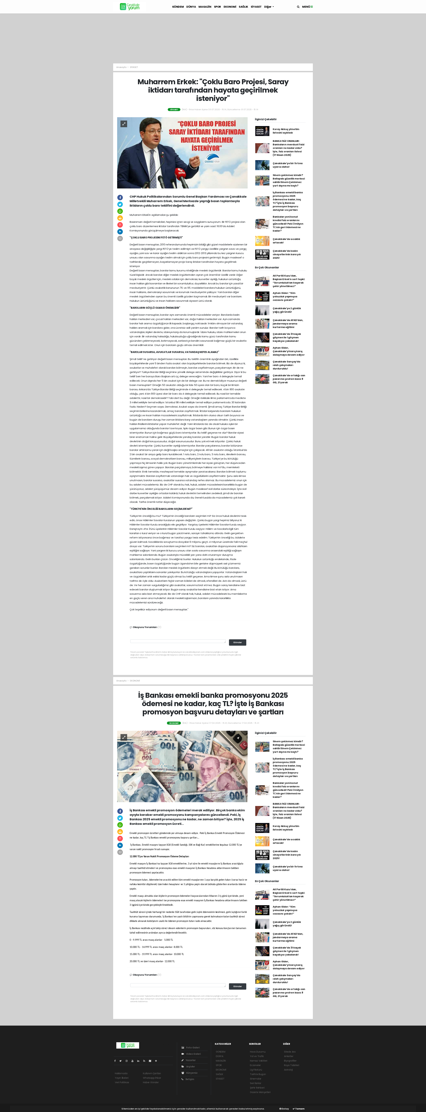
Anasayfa (121, 67)
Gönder (237, 642)
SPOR (217, 7)
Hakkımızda (121, 1073)
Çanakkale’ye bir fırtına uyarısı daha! (288, 165)
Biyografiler (290, 1060)
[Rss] (145, 1061)
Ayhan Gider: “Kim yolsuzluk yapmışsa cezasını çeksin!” (285, 296)
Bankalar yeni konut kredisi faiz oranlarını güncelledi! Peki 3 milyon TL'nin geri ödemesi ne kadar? (288, 223)
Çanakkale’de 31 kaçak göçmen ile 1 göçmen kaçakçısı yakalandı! (287, 337)
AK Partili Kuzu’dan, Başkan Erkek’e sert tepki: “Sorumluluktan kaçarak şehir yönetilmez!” (289, 281)
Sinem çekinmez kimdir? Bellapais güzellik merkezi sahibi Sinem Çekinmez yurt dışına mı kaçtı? (289, 180)
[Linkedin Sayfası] (139, 1061)
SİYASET (256, 7)
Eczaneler (255, 1065)
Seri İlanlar (255, 1083)
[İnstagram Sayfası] (128, 1061)
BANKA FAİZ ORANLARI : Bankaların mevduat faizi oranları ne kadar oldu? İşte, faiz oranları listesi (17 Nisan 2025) (288, 148)
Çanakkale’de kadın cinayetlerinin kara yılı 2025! (287, 254)
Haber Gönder (151, 1082)
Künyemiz (192, 1073)
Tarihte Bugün (258, 1074)
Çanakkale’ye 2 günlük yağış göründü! (287, 310)
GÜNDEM (178, 7)
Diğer (268, 7)
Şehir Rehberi (257, 1087)
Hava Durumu (258, 1051)
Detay (285, 1108)
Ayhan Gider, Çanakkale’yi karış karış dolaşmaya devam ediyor (289, 351)
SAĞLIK (243, 7)
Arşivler (190, 1066)
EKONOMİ (230, 7)
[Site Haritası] (151, 1061)
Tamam (300, 1108)
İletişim (189, 1079)
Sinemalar (255, 1078)
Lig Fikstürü (256, 1069)
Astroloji (288, 1069)
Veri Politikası (122, 1082)
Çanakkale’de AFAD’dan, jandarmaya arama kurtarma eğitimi (288, 323)
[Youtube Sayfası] (133, 1061)
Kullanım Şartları (152, 1073)
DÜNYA (191, 7)
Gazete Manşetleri (260, 1092)
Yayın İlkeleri (121, 1078)
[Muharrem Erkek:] (182, 152)
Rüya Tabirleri (291, 1065)
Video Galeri (193, 1054)
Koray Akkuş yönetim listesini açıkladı (286, 131)
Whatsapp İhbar (152, 1078)
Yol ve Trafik (257, 1056)
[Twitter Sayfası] (121, 1061)
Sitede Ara (290, 1051)
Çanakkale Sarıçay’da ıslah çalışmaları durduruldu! (286, 365)
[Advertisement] (213, 38)
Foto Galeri (193, 1047)
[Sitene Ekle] (157, 1061)
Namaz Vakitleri (258, 1060)
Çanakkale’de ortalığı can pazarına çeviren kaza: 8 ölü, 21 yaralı (289, 379)
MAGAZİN (205, 7)
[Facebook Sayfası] (116, 1061)
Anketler (288, 1056)
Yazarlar (190, 1060)
